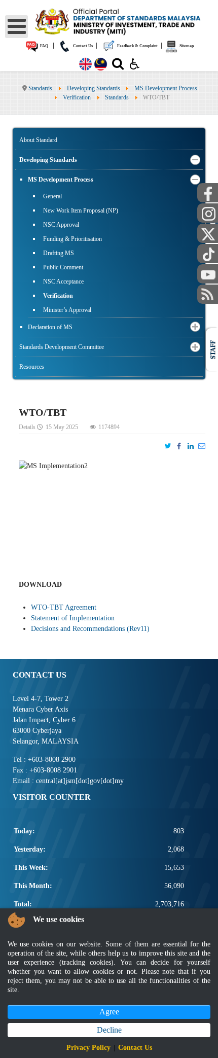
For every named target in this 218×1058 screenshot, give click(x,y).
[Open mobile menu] (16, 26)
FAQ (43, 46)
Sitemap (186, 46)
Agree (109, 1011)
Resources (31, 366)
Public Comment (63, 267)
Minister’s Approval (67, 309)
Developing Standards (48, 159)
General (52, 196)
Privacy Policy (88, 1047)
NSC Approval (61, 224)
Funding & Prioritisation (72, 238)
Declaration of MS (50, 327)
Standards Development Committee (61, 346)
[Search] (118, 65)
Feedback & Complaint (137, 46)
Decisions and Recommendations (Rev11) (90, 628)
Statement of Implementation (73, 618)
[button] (195, 160)
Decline (109, 1030)
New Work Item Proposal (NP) (80, 210)
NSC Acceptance (63, 281)
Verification (58, 295)
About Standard (38, 140)
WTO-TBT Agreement (63, 607)
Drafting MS (58, 253)
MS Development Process (60, 179)
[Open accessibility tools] (135, 63)
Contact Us (82, 46)
